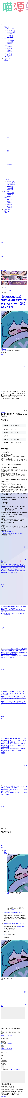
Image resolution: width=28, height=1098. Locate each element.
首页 (5, 287)
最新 (5, 850)
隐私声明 (18, 1069)
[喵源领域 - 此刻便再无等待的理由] (13, 912)
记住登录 (4, 1043)
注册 (2, 1068)
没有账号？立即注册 (6, 1035)
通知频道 (9, 55)
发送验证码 (3, 1060)
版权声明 (11, 923)
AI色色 (6, 60)
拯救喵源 (9, 51)
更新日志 (22, 923)
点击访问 (3, 1096)
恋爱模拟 (10, 531)
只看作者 (6, 853)
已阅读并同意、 (11, 1069)
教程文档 (9, 46)
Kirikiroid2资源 (11, 30)
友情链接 (6, 923)
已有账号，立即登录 (6, 1049)
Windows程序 (10, 40)
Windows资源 (10, 28)
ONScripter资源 (11, 32)
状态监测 (9, 48)
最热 (5, 852)
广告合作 (16, 923)
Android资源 (10, 33)
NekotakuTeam (21, 926)
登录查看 (3, 412)
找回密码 (9, 1043)
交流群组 (9, 53)
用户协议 (12, 1069)
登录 (2, 845)
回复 (13, 909)
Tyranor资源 (10, 35)
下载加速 (9, 50)
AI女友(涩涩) (7, 56)
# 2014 (2, 533)
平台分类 (6, 27)
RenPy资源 (10, 37)
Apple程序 (9, 43)
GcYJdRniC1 (4, 350)
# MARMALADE (18, 533)
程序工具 (6, 38)
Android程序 (10, 42)
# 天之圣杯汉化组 (9, 533)
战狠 (8, 893)
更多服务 (6, 45)
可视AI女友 (7, 58)
